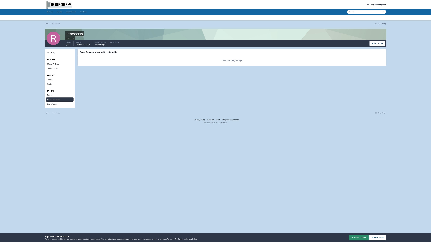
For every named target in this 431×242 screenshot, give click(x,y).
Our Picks (83, 12)
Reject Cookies (377, 238)
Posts (49, 84)
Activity (59, 12)
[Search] (383, 12)
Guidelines (182, 239)
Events (49, 95)
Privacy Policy (199, 120)
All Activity (51, 53)
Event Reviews (52, 104)
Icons (218, 120)
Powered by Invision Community (215, 122)
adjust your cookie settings (118, 239)
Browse (50, 12)
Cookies (210, 120)
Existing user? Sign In (376, 4)
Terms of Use (172, 239)
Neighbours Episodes (230, 120)
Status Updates (372, 12)
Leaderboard (71, 12)
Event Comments (53, 99)
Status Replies (52, 68)
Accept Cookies (359, 238)
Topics (49, 79)
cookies (60, 239)
